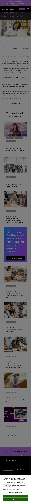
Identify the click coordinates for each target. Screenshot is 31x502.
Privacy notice (14, 483)
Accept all (15, 499)
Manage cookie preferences (15, 492)
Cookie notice (6, 483)
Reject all (15, 496)
